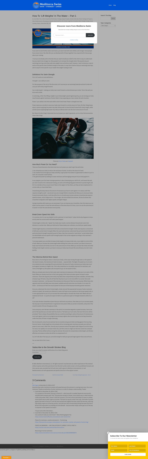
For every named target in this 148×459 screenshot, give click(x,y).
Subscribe (90, 35)
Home (110, 5)
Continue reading (74, 40)
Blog (114, 5)
